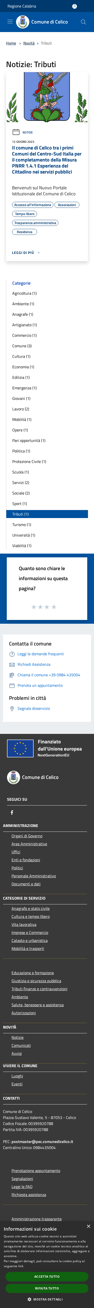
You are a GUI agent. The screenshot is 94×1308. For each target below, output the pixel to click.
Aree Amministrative (29, 844)
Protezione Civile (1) (29, 461)
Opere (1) (20, 430)
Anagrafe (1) (22, 314)
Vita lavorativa (24, 924)
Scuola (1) (20, 472)
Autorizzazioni (24, 1013)
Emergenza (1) (24, 388)
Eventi (17, 1084)
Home (11, 43)
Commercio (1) (24, 335)
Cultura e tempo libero (31, 916)
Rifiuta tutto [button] (47, 1288)
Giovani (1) (21, 398)
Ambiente (20, 997)
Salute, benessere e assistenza (38, 1005)
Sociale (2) (21, 493)
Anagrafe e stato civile (31, 908)
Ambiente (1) (23, 304)
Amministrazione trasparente (37, 1219)
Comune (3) (22, 346)
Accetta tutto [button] (47, 1276)
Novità (29, 43)
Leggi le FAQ (22, 1187)
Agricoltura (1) (24, 293)
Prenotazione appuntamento (36, 1171)
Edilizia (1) (21, 377)
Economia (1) (23, 367)
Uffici (16, 852)
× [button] (88, 1226)
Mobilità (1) (21, 419)
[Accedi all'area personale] (74, 6)
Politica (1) (21, 451)
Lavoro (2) (20, 409)
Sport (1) (19, 504)
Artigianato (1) (24, 325)
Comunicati (21, 1045)
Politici (17, 868)
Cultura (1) (21, 356)
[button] (47, 1299)
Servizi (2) (20, 482)
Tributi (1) (20, 514)
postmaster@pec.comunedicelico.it (42, 1141)
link (20, 1266)
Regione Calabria (22, 6)
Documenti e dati (26, 884)
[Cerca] (83, 22)
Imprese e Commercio (30, 932)
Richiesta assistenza (29, 1195)
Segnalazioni (22, 1179)
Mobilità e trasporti (28, 948)
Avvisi (17, 1053)
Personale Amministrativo (34, 876)
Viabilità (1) (21, 546)
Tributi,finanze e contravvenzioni (39, 989)
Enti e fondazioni (26, 860)
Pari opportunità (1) (28, 440)
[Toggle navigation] (10, 22)
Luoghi (17, 1076)
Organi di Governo (27, 836)
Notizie (28, 132)
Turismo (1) (21, 525)
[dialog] (47, 1264)
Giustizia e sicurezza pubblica (36, 981)
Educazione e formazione (33, 973)
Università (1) (23, 535)
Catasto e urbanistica (30, 940)
